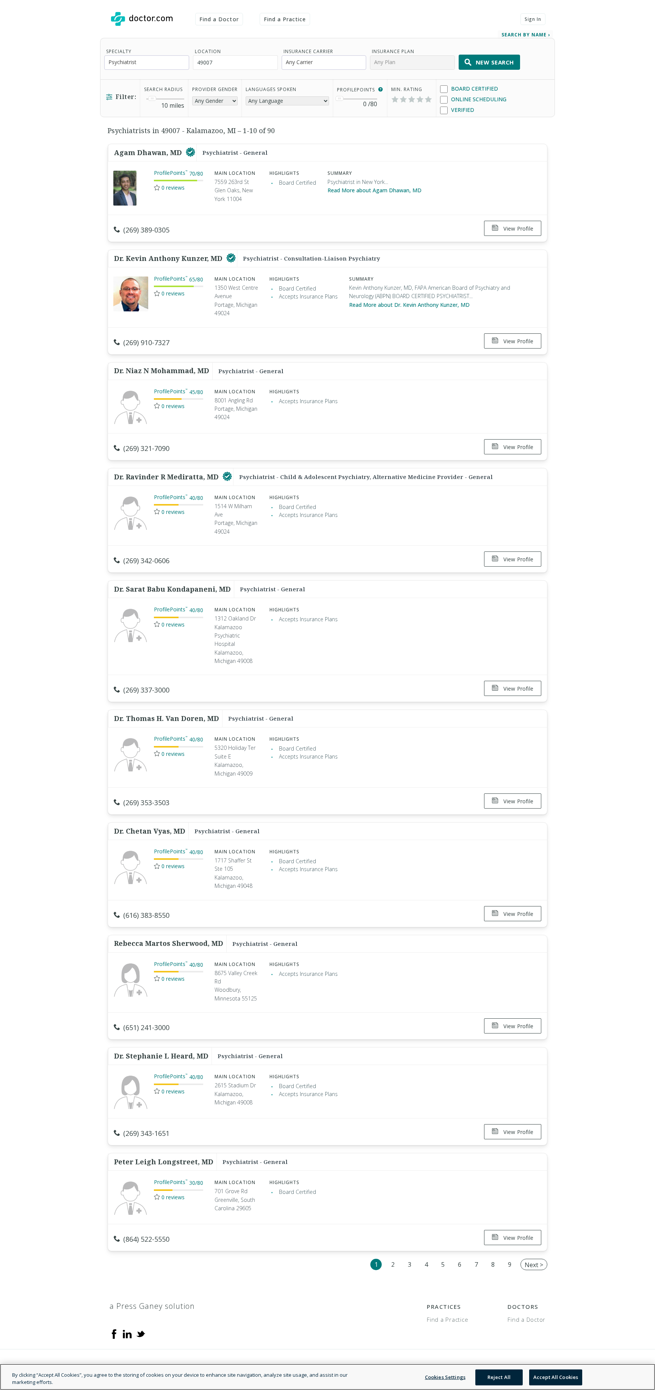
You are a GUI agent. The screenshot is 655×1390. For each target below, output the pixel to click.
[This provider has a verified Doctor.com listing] (190, 152)
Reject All (499, 1377)
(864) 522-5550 (146, 1239)
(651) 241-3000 (146, 1027)
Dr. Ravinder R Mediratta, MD (167, 476)
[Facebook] (114, 1333)
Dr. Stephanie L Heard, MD (161, 1055)
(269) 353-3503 (146, 802)
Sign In (533, 19)
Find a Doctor (219, 19)
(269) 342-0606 (146, 560)
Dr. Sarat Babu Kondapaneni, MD (172, 589)
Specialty (119, 51)
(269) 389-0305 (146, 229)
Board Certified (474, 88)
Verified (462, 109)
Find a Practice (285, 19)
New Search (495, 62)
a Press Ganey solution (152, 1306)
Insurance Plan (393, 51)
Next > (534, 1265)
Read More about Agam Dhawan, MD (375, 190)
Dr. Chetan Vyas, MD (149, 831)
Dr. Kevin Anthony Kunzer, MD (169, 258)
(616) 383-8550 (146, 915)
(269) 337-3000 (146, 689)
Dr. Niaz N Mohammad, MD (161, 370)
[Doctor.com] (142, 19)
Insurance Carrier (308, 51)
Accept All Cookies (555, 1377)
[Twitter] (140, 1333)
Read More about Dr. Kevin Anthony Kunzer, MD (409, 304)
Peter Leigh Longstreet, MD (163, 1161)
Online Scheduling (478, 99)
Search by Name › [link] (525, 34)
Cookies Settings (445, 1377)
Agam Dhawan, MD (149, 152)
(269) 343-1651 (146, 1133)
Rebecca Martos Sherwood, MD (168, 943)
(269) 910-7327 (146, 342)
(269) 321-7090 (146, 448)
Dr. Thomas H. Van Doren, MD (166, 718)
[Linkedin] (127, 1333)
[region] (327, 1377)
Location (208, 51)
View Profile (517, 228)
